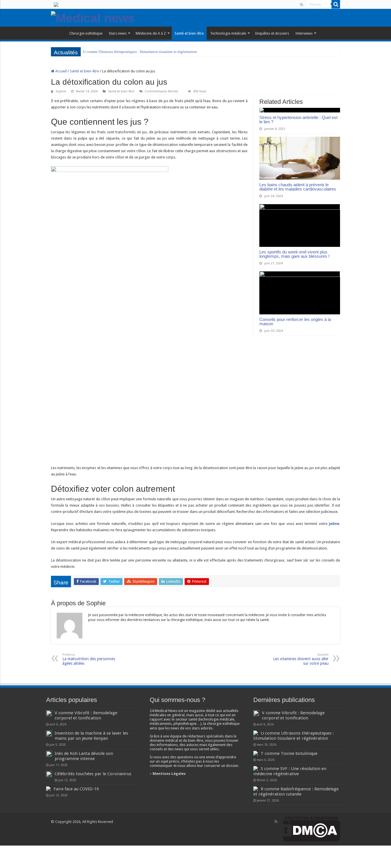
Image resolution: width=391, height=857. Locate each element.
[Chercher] (335, 4)
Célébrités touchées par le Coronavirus (93, 773)
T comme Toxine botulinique (289, 753)
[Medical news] (93, 17)
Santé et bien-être (189, 33)
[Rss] (301, 4)
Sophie (61, 91)
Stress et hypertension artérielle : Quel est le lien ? (298, 119)
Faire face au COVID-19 (76, 788)
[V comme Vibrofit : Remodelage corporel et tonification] (49, 713)
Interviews (304, 33)
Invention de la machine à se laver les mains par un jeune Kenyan (91, 736)
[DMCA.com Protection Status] (311, 829)
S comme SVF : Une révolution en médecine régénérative (289, 771)
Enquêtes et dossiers (272, 33)
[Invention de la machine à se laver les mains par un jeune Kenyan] (49, 733)
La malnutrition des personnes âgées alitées (88, 659)
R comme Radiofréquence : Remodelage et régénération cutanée (296, 791)
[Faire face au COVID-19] (48, 788)
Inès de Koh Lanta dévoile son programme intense (84, 756)
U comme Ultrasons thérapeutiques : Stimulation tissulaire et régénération (140, 51)
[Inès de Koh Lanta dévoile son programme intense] (49, 754)
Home (58, 33)
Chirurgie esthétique (85, 33)
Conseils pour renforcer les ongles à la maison (295, 321)
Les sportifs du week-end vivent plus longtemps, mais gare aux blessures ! (294, 254)
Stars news (118, 33)
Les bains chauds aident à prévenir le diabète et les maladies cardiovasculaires (297, 186)
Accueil (60, 71)
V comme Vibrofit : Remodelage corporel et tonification (86, 715)
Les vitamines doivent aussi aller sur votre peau (301, 659)
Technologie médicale (228, 33)
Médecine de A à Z (151, 33)
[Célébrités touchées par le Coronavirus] (49, 774)
